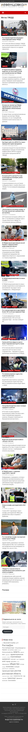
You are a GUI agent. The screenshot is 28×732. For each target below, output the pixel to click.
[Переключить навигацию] (3, 12)
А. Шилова (10, 409)
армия (15, 650)
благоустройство (7, 652)
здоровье (7, 654)
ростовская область (11, 673)
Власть (4, 274)
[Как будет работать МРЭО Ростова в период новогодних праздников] (14, 132)
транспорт (11, 678)
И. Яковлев (10, 313)
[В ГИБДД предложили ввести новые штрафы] (14, 268)
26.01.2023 (4, 112)
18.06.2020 (4, 540)
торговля (4, 678)
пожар (3, 666)
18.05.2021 (4, 248)
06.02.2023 (4, 74)
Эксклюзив (5, 533)
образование (5, 664)
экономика (12, 680)
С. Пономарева (11, 181)
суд (24, 676)
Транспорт (21, 239)
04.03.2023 (4, 41)
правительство (5, 668)
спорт (11, 676)
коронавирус (15, 657)
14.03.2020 (4, 574)
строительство (17, 676)
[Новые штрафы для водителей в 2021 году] (14, 495)
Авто (4, 138)
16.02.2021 (4, 313)
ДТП (17, 643)
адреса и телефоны (14, 722)
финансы (19, 678)
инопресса (4, 657)
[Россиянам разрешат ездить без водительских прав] (14, 364)
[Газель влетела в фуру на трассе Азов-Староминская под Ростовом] (14, 332)
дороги (22, 652)
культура (13, 659)
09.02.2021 (4, 345)
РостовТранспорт (8, 648)
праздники (11, 668)
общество (14, 664)
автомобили (11, 650)
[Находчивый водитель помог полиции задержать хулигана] (14, 396)
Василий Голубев (9, 643)
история (8, 657)
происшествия (8, 671)
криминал (6, 659)
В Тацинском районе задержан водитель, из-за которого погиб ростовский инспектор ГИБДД (12, 71)
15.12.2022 (4, 145)
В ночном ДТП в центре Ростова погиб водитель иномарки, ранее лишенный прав (12, 177)
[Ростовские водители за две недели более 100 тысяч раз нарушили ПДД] (14, 300)
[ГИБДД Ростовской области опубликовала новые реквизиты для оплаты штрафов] (14, 559)
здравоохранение (16, 654)
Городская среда (7, 239)
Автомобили (6, 205)
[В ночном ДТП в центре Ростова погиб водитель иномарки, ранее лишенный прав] (14, 166)
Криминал (5, 101)
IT (2, 643)
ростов (17, 671)
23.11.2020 (4, 409)
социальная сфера (5, 676)
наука (18, 661)
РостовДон (7, 645)
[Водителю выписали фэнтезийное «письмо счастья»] (14, 430)
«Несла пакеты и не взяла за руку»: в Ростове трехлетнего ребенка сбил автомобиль (13, 211)
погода (22, 664)
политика (10, 667)
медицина (21, 659)
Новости (5, 34)
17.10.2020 (4, 443)
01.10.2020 (4, 508)
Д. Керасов (10, 281)
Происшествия (15, 172)
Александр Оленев (12, 145)
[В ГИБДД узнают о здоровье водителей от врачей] (14, 461)
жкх (3, 654)
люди (17, 659)
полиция (16, 666)
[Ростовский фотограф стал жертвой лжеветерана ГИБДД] (14, 527)
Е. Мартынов (11, 41)
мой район (13, 661)
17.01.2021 (4, 377)
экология (4, 680)
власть (17, 652)
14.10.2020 (4, 474)
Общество (14, 306)
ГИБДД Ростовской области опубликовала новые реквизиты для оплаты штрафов (13, 570)
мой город (6, 661)
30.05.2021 (4, 214)
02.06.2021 (4, 181)
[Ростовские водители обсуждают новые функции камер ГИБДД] (14, 28)
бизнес (19, 649)
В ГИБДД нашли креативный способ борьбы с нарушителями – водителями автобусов (13, 244)
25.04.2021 (4, 281)
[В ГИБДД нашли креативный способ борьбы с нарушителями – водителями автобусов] (14, 233)
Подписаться (7, 631)
